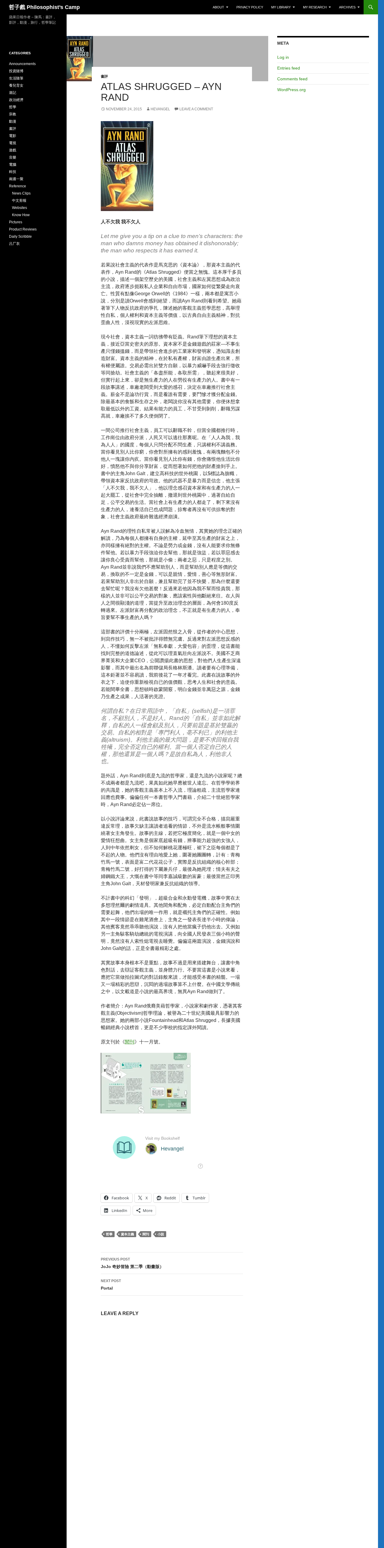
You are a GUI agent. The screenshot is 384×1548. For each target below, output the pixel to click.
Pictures (15, 222)
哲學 (109, 1234)
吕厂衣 (14, 244)
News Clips (21, 193)
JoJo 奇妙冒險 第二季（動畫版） (132, 1263)
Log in (283, 57)
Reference (17, 186)
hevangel (160, 109)
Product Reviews (23, 229)
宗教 (12, 114)
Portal (111, 1284)
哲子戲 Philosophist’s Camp (44, 7)
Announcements (22, 64)
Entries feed (288, 68)
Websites (19, 208)
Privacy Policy (249, 7)
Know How (21, 215)
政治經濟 (16, 100)
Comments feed (292, 78)
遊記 (12, 93)
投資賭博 (16, 71)
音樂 (12, 157)
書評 (104, 76)
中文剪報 (19, 200)
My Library (281, 7)
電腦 (12, 164)
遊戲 (12, 150)
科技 (12, 172)
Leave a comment (196, 109)
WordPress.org (291, 89)
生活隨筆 (16, 78)
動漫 (12, 121)
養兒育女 (16, 85)
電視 (12, 143)
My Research (315, 7)
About (218, 7)
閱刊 (129, 1041)
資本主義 (127, 1234)
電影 (12, 136)
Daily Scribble (20, 236)
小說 (161, 1234)
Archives (347, 7)
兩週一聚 (16, 179)
